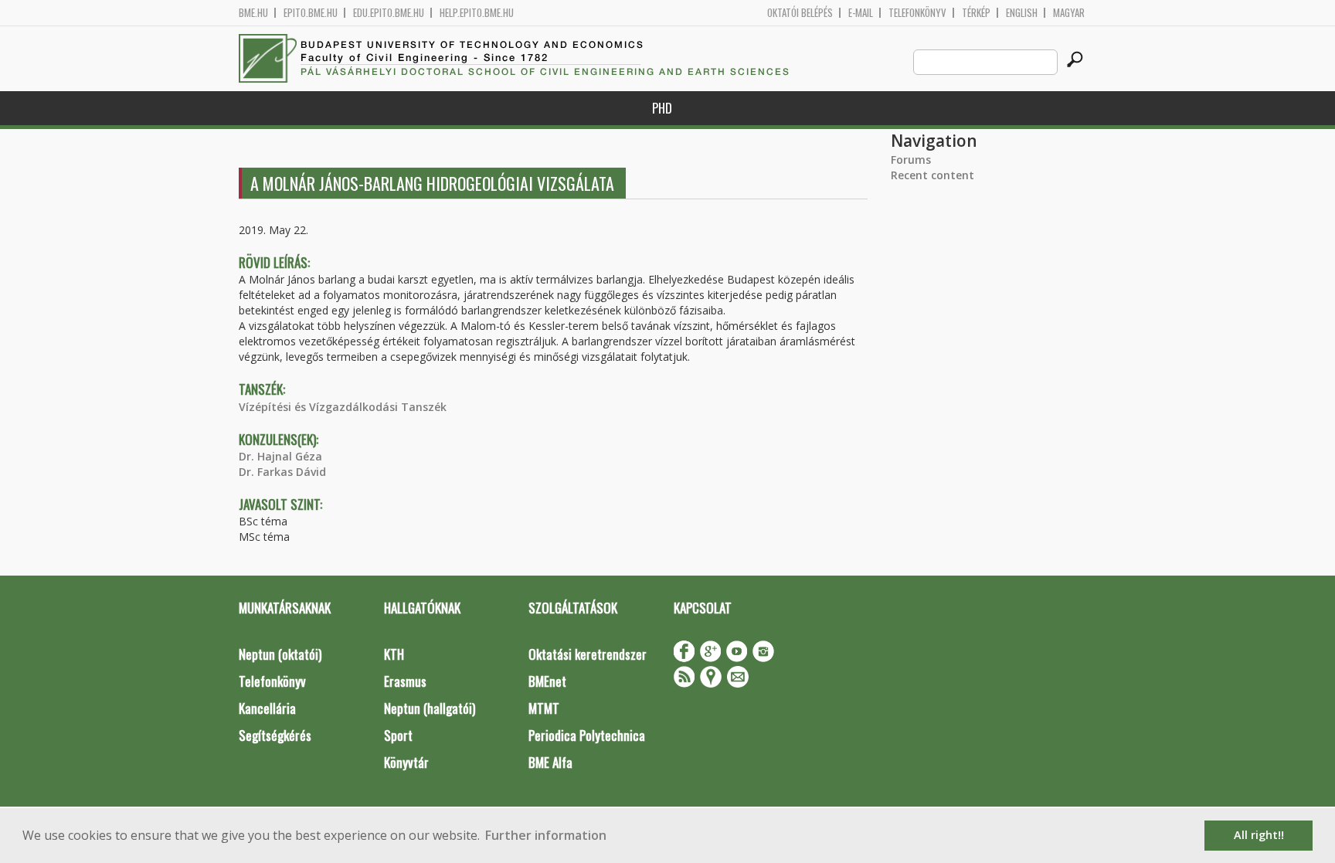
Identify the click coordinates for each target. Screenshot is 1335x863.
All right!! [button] (1259, 834)
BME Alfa (550, 762)
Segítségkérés (275, 735)
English (1022, 13)
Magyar (1069, 13)
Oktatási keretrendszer (587, 654)
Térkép (976, 13)
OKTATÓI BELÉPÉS (800, 13)
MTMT (543, 708)
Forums (911, 159)
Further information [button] (545, 835)
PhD (662, 107)
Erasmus (405, 681)
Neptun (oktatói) (280, 654)
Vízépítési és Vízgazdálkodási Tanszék (343, 406)
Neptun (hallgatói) (429, 708)
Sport (398, 735)
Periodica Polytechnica (586, 735)
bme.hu (253, 13)
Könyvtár (406, 762)
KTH (394, 654)
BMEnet (547, 681)
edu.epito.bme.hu (388, 13)
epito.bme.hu (311, 13)
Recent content (932, 175)
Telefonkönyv (917, 13)
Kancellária (267, 708)
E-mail (860, 13)
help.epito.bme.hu (477, 13)
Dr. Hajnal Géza (280, 456)
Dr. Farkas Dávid (282, 471)
